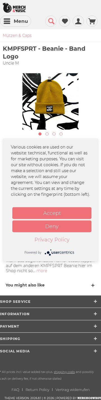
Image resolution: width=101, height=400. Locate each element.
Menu (21, 21)
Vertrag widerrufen (73, 389)
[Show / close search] (50, 21)
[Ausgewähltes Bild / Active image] (40, 133)
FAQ (15, 389)
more (41, 270)
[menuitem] (15, 21)
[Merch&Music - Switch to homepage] (14, 8)
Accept (52, 213)
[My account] (78, 21)
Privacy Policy (52, 240)
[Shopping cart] (92, 21)
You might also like (25, 285)
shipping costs (64, 372)
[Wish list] (64, 21)
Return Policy (37, 389)
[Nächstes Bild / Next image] (47, 133)
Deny (52, 226)
